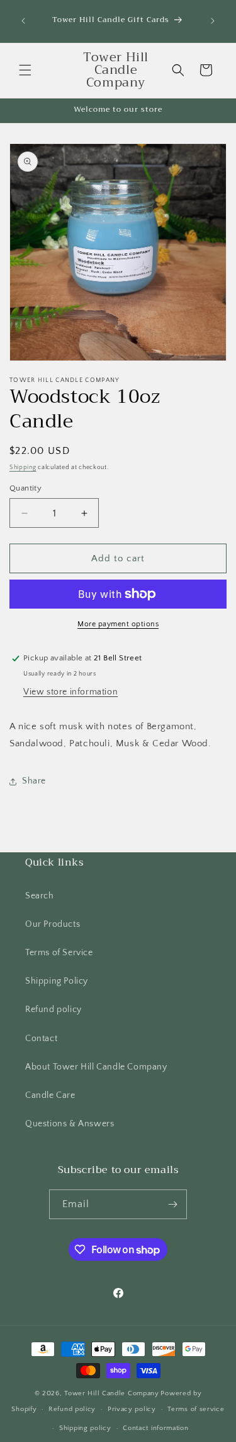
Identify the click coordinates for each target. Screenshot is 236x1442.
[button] (25, 70)
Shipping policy (85, 1428)
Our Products (52, 924)
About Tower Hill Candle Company (96, 1067)
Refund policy (53, 1009)
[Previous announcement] (23, 21)
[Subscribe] (172, 1204)
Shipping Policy (56, 981)
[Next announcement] (213, 21)
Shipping (23, 467)
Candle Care (50, 1095)
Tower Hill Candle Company (111, 1393)
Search (39, 896)
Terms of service (195, 1409)
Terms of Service (59, 953)
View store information (70, 692)
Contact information (155, 1428)
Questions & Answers (69, 1124)
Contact (41, 1039)
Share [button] (34, 781)
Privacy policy (132, 1409)
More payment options (118, 624)
